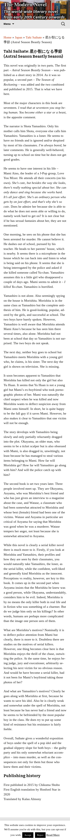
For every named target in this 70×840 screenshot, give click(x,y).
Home (7, 37)
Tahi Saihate (34, 37)
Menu (7, 24)
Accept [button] (27, 835)
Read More (53, 835)
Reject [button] (40, 835)
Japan (18, 37)
